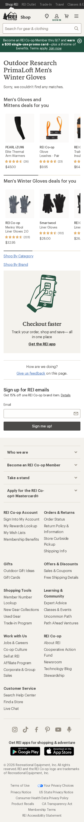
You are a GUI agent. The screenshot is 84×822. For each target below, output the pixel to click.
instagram (15, 729)
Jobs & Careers (16, 643)
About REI (52, 643)
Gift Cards (12, 577)
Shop (25, 17)
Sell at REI (11, 656)
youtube (58, 729)
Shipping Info (55, 551)
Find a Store (13, 702)
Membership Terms (42, 809)
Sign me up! (42, 426)
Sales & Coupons (58, 570)
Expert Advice (55, 603)
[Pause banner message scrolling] (79, 41)
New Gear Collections (21, 609)
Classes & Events (57, 609)
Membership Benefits (21, 539)
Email (7, 404)
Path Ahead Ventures (61, 623)
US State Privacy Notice (56, 792)
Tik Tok (25, 729)
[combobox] (42, 28)
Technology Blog (58, 668)
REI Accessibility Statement (42, 815)
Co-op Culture (15, 649)
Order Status (54, 519)
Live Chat (11, 708)
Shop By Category (18, 256)
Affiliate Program (17, 663)
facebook (36, 729)
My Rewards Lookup (20, 526)
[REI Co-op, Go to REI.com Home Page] (10, 16)
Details (66, 395)
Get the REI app (42, 344)
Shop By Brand (16, 264)
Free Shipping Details (61, 577)
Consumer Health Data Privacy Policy (42, 798)
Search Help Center (20, 695)
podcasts (69, 729)
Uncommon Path (58, 616)
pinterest (47, 729)
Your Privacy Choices (58, 785)
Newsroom (53, 662)
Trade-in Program (18, 623)
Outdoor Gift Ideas (19, 570)
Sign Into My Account (21, 519)
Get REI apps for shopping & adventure (42, 742)
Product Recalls (23, 804)
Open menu (76, 16)
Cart (66, 16)
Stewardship (54, 675)
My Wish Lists (15, 532)
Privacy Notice (21, 792)
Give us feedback (31, 373)
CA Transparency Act (57, 804)
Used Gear (12, 616)
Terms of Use (20, 785)
